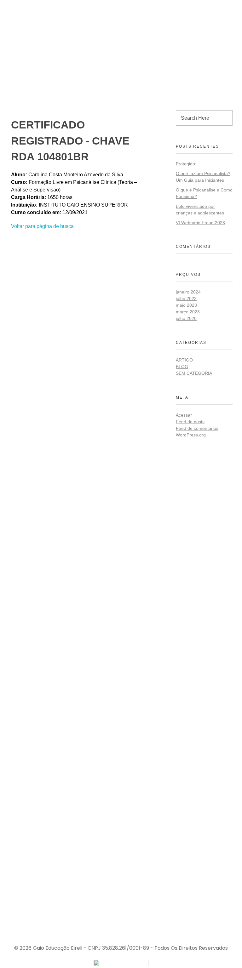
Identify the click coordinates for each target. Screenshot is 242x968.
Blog (182, 366)
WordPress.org (191, 434)
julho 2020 (186, 318)
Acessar (184, 415)
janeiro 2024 (188, 291)
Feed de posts (190, 421)
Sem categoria (194, 373)
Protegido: (186, 163)
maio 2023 (186, 305)
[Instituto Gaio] (31, 5)
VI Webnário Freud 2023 (200, 222)
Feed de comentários (197, 428)
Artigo (184, 359)
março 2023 (188, 311)
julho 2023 (186, 298)
